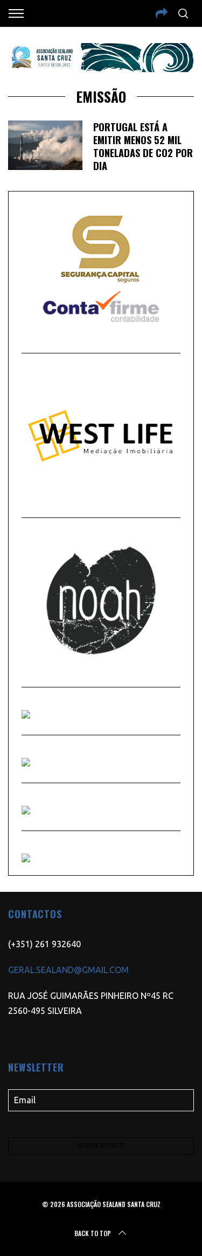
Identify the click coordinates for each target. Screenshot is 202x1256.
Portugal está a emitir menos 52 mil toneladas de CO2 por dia (143, 146)
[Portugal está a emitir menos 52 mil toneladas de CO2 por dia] (45, 145)
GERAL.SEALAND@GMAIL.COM (68, 970)
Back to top (92, 1233)
